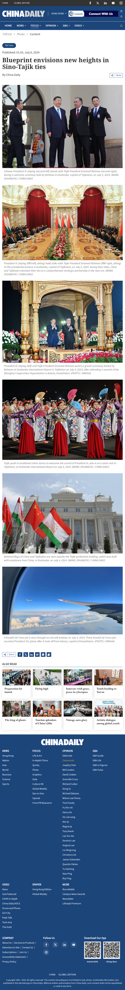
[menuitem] (57, 14)
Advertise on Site (11, 947)
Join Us (23, 952)
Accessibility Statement (14, 957)
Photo (21, 34)
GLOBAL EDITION (22, 3)
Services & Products (24, 942)
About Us (7, 942)
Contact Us (27, 947)
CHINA (5, 3)
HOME (8, 26)
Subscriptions (9, 952)
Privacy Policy (9, 961)
